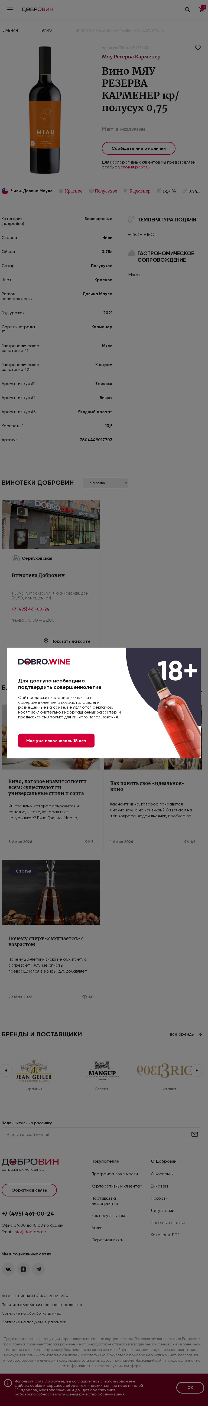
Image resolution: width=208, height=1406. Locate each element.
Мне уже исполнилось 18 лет (56, 740)
